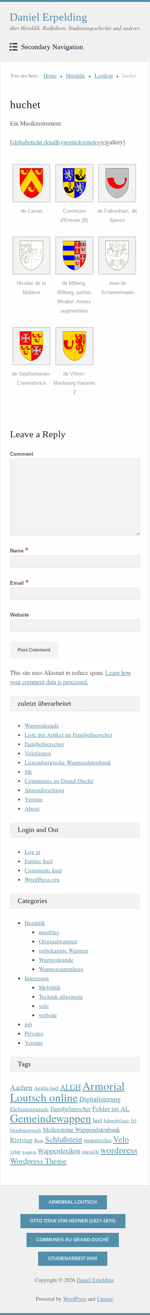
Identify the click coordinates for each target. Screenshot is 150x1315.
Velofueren (38, 753)
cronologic (92, 142)
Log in (32, 851)
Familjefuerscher (44, 744)
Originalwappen (58, 941)
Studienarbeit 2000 (72, 1258)
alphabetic (24, 142)
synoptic (68, 142)
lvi (134, 1120)
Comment (21, 454)
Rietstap (21, 1139)
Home (50, 75)
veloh (15, 1151)
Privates (34, 1033)
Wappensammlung (61, 969)
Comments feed (43, 870)
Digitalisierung (100, 1098)
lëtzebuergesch (25, 1129)
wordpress (118, 1150)
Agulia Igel (46, 1088)
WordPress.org (42, 879)
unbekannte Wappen (63, 950)
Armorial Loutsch (72, 1202)
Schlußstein (63, 1139)
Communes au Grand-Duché (59, 780)
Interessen (37, 978)
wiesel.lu (90, 1151)
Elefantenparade (29, 1109)
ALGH (70, 1087)
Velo (121, 1139)
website (48, 1015)
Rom (38, 1140)
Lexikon (104, 75)
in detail (47, 142)
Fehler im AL (111, 1108)
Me (28, 771)
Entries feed (39, 861)
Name (19, 551)
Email (19, 583)
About (32, 808)
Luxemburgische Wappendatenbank (68, 762)
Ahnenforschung (45, 790)
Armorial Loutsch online (67, 1091)
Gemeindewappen (50, 1117)
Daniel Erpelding (48, 17)
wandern (29, 1152)
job (28, 1024)
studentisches (97, 1140)
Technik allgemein (61, 996)
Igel (97, 1120)
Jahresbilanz (116, 1120)
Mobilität (49, 987)
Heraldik (75, 75)
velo (44, 1005)
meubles (49, 932)
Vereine (34, 799)
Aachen (21, 1087)
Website (19, 615)
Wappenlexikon (59, 1150)
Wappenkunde (42, 725)
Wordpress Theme (38, 1161)
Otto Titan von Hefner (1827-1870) (72, 1221)
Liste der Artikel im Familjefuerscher (68, 734)
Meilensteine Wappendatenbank (81, 1129)
